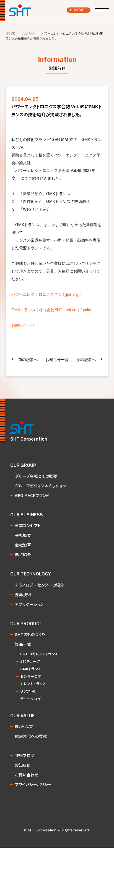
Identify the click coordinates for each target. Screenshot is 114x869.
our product (26, 623)
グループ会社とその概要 (36, 476)
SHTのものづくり (30, 634)
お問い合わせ (23, 325)
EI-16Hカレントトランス (39, 654)
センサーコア (30, 676)
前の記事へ (28, 359)
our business (26, 514)
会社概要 (23, 535)
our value (22, 715)
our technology (30, 574)
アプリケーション (29, 604)
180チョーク (30, 661)
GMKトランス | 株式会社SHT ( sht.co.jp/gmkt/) (52, 309)
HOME (10, 33)
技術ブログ (24, 755)
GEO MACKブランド (32, 495)
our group (23, 465)
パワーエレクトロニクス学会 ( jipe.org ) (46, 294)
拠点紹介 (23, 554)
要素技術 (23, 594)
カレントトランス (33, 684)
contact (78, 10)
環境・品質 (24, 726)
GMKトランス (30, 669)
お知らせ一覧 (57, 359)
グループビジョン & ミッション (40, 485)
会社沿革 (23, 545)
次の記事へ (86, 359)
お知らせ (28, 33)
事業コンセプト (28, 525)
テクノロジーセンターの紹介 (39, 585)
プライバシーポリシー (33, 784)
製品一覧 (23, 644)
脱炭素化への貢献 (31, 736)
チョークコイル (32, 699)
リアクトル (28, 691)
